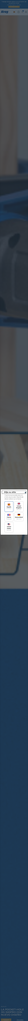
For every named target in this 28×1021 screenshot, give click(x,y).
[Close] (25, 492)
